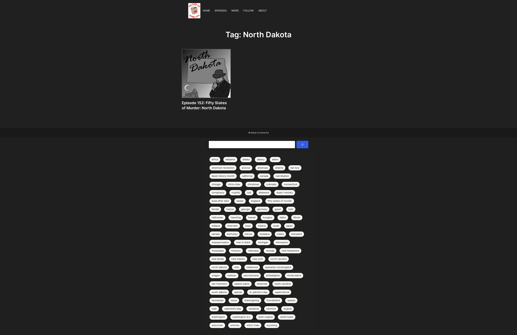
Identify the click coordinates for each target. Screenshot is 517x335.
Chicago (216, 184)
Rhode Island (294, 275)
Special (238, 292)
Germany (262, 209)
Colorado (271, 184)
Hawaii (251, 217)
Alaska (246, 159)
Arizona (246, 167)
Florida (215, 209)
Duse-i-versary (284, 192)
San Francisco (219, 283)
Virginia (287, 308)
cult (249, 192)
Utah (214, 308)
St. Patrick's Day (258, 292)
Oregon (216, 275)
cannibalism (282, 176)
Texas (234, 300)
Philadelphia (273, 275)
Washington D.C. (242, 316)
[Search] (302, 144)
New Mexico (238, 258)
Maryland (296, 234)
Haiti (290, 209)
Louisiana (265, 234)
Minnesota (282, 242)
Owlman (231, 275)
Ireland (262, 225)
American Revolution (223, 167)
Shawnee (262, 283)
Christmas (253, 184)
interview (232, 225)
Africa (215, 159)
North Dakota (219, 267)
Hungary (267, 217)
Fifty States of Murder (280, 200)
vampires (254, 308)
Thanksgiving (251, 300)
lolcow (248, 234)
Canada (264, 176)
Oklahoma (252, 267)
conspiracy (218, 192)
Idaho (283, 217)
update (291, 300)
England (255, 200)
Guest (278, 209)
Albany (261, 159)
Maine (280, 234)
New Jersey (218, 258)
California (247, 176)
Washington (218, 316)
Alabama (230, 159)
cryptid (236, 192)
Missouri (236, 250)
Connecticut (290, 184)
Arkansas (263, 167)
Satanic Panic (241, 283)
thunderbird (273, 300)
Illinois (296, 217)
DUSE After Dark (220, 200)
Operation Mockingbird (278, 267)
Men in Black (243, 242)
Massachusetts (220, 242)
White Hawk (286, 316)
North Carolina (278, 258)
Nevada (270, 250)
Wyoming (272, 325)
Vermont (271, 308)
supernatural (282, 292)
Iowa (248, 225)
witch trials (253, 325)
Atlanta (279, 167)
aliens (275, 159)
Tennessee (217, 300)
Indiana (216, 225)
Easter (240, 200)
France (230, 209)
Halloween (217, 217)
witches (234, 325)
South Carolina (283, 283)
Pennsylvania (251, 275)
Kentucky (232, 234)
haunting (236, 217)
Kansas (216, 234)
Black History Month (223, 176)
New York (257, 258)
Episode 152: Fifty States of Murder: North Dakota (204, 105)
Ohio (236, 267)
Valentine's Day (232, 308)
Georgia (245, 209)
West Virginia (265, 316)
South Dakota (219, 292)
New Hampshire (290, 250)
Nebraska (253, 250)
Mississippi (218, 250)
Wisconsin (217, 325)
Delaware (264, 192)
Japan (289, 225)
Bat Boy (295, 167)
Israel (276, 225)
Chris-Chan (234, 184)
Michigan (263, 242)
